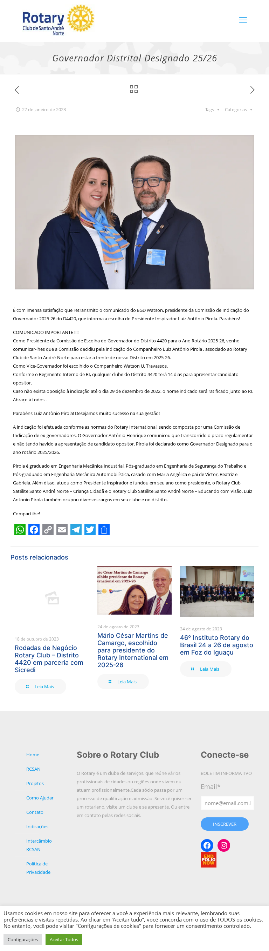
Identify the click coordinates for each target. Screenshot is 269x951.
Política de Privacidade (38, 867)
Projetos (35, 783)
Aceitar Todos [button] (64, 939)
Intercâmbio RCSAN (39, 845)
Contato (34, 812)
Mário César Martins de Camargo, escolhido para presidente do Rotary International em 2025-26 (132, 650)
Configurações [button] (23, 939)
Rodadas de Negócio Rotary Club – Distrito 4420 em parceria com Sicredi (49, 659)
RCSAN (33, 769)
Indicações (37, 826)
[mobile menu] (243, 19)
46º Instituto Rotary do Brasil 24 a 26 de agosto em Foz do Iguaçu (216, 645)
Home (32, 754)
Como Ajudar (40, 798)
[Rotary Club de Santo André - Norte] (58, 19)
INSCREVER (224, 824)
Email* (211, 786)
